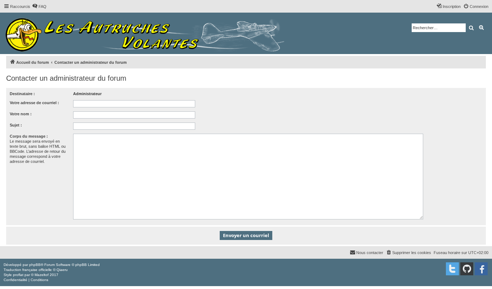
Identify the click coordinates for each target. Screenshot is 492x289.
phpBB (35, 265)
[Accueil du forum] (147, 33)
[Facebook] (481, 268)
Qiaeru (62, 270)
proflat (18, 275)
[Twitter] (452, 268)
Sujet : (16, 125)
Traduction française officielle (28, 270)
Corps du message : (29, 136)
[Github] (466, 268)
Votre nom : (21, 114)
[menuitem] (39, 6)
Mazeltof (42, 275)
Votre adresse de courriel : (34, 103)
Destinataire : (22, 94)
